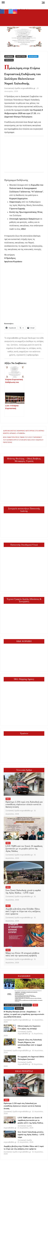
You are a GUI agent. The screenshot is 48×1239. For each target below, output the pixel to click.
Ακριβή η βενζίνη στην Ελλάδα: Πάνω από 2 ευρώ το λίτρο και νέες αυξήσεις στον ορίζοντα (23, 911)
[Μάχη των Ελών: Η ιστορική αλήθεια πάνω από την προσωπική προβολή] (24, 935)
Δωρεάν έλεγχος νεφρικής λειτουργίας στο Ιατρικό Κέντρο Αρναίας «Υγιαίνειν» (23, 432)
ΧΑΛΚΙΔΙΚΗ (33, 56)
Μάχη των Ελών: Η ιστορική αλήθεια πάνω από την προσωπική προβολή (22, 954)
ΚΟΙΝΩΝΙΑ (9, 56)
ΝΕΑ (8, 799)
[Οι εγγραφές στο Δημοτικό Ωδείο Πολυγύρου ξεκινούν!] (10, 1058)
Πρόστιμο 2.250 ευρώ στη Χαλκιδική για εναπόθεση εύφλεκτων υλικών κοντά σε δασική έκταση (24, 804)
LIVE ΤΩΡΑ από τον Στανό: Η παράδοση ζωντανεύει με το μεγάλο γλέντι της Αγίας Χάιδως (24, 848)
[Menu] (2, 2)
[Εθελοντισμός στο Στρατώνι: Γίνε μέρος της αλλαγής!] (10, 1028)
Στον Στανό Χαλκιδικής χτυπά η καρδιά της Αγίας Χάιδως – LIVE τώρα (23, 891)
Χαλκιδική (9, 60)
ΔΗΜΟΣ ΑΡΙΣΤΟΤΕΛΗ (12, 1005)
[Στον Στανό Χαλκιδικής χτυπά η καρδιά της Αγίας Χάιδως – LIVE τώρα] (24, 872)
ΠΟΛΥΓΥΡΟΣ (21, 56)
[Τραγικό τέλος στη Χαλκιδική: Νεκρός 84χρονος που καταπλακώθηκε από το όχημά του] (10, 1041)
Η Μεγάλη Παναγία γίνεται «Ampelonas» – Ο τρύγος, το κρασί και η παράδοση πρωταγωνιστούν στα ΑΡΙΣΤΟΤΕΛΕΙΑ (24, 1014)
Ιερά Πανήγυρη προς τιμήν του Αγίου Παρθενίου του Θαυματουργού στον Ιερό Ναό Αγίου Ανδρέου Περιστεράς (23, 439)
